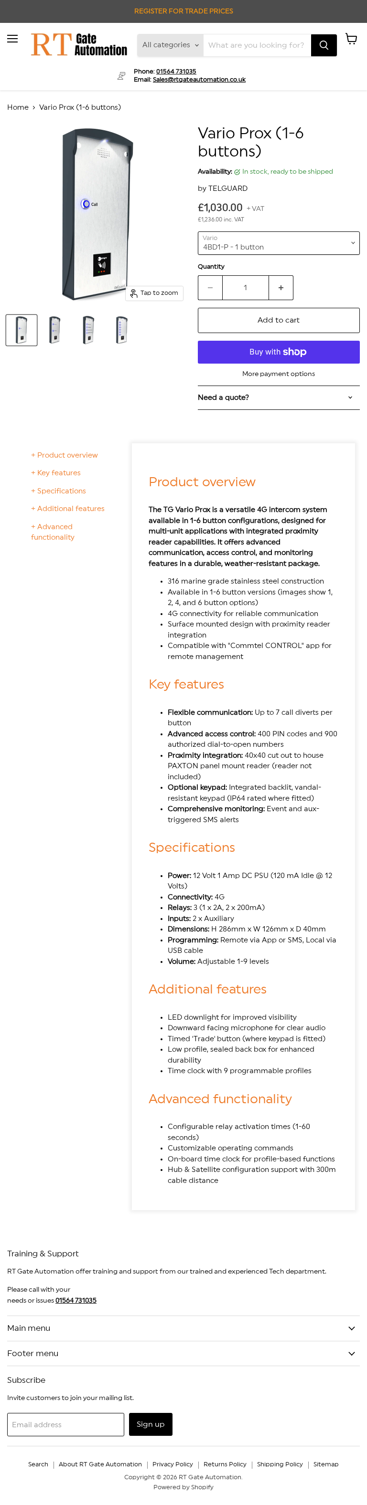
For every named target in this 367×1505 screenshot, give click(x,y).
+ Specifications (58, 491)
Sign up (151, 1424)
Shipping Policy (280, 1465)
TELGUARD (228, 188)
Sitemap (326, 1465)
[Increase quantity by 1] (281, 287)
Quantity (211, 266)
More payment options (278, 374)
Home (18, 107)
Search (38, 1465)
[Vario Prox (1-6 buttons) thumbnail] (21, 330)
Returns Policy (225, 1465)
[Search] (324, 45)
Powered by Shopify (183, 1487)
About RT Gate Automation (100, 1465)
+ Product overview (64, 455)
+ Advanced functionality (53, 532)
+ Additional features (68, 508)
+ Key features (56, 473)
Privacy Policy (172, 1465)
